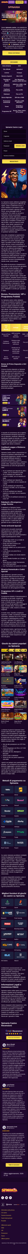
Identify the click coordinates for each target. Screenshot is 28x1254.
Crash (16, 650)
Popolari (3, 650)
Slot (23, 650)
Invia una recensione (14, 1037)
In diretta (10, 650)
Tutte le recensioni (14, 1164)
